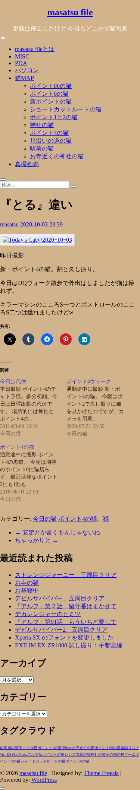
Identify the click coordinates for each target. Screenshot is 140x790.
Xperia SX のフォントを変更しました (64, 637)
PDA (21, 63)
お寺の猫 (27, 583)
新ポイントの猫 (51, 101)
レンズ (70, 754)
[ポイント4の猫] (33, 473)
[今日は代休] (33, 408)
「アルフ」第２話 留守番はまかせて (65, 606)
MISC (22, 56)
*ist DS (6, 754)
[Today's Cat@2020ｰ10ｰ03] (37, 240)
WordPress (19, 754)
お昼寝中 (27, 590)
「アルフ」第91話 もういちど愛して (65, 622)
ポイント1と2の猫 (54, 117)
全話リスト (130, 748)
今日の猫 (45, 518)
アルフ (32, 754)
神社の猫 (42, 125)
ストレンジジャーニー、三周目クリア (65, 575)
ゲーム (130, 754)
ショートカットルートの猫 (66, 109)
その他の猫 (115, 754)
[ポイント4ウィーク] (99, 408)
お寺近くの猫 (83, 748)
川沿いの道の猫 (51, 140)
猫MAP (24, 78)
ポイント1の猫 (49, 748)
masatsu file (70, 12)
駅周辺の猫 (9, 748)
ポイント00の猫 (51, 86)
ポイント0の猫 (49, 94)
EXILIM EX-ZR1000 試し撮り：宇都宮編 (68, 645)
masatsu (10, 224)
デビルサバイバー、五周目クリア (60, 598)
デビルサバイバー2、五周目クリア (61, 629)
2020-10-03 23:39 (41, 224)
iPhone (67, 748)
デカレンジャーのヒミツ (48, 614)
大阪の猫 (83, 754)
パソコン (27, 70)
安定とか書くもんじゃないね (57, 532)
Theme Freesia (101, 773)
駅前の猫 (42, 148)
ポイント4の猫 (49, 133)
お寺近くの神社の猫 (57, 156)
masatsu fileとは (35, 49)
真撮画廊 (27, 164)
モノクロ (26, 748)
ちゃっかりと (36, 540)
